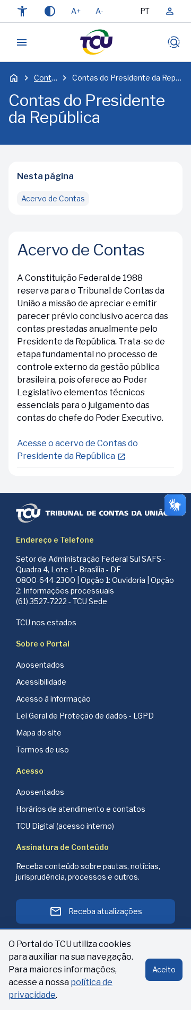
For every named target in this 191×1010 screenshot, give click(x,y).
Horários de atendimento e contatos (80, 808)
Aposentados (40, 664)
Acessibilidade (41, 681)
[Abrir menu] (21, 42)
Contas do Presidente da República (127, 77)
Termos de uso (42, 749)
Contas (45, 77)
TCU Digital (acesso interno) (65, 825)
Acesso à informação (53, 698)
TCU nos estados (46, 622)
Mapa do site (39, 732)
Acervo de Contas (53, 198)
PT (145, 10)
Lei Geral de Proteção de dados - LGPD (85, 715)
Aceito (164, 969)
